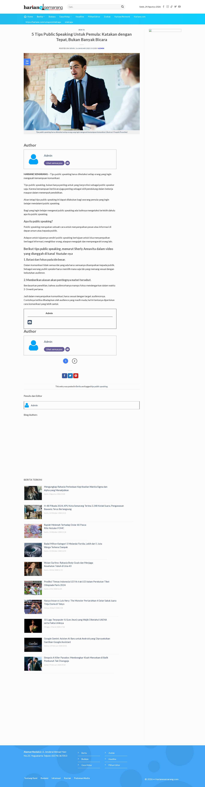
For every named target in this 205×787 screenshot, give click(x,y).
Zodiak (107, 16)
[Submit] (122, 6)
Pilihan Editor (94, 16)
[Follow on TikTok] (171, 6)
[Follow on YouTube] (179, 6)
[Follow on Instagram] (167, 6)
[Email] (67, 163)
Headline (80, 16)
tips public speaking (99, 386)
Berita (40, 16)
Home (30, 16)
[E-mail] (30, 323)
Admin (101, 48)
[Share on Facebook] (64, 375)
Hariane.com (139, 16)
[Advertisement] (82, 450)
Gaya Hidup (64, 16)
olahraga (69, 22)
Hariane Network (122, 16)
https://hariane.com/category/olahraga (43, 22)
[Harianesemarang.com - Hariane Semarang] (43, 7)
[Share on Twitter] (70, 375)
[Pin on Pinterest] (75, 375)
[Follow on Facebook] (163, 6)
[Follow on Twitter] (175, 6)
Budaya (52, 16)
